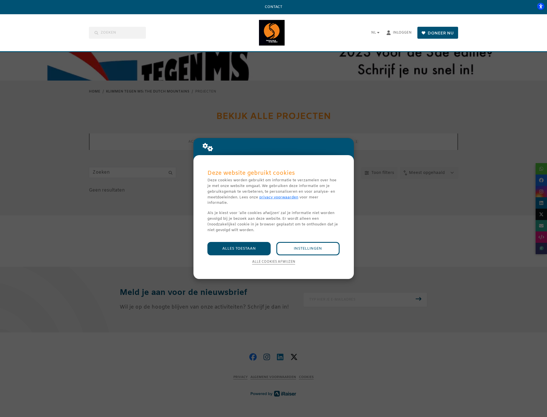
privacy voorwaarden (278, 197)
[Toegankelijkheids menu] (540, 6)
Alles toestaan (239, 248)
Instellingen (308, 248)
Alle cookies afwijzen (273, 262)
